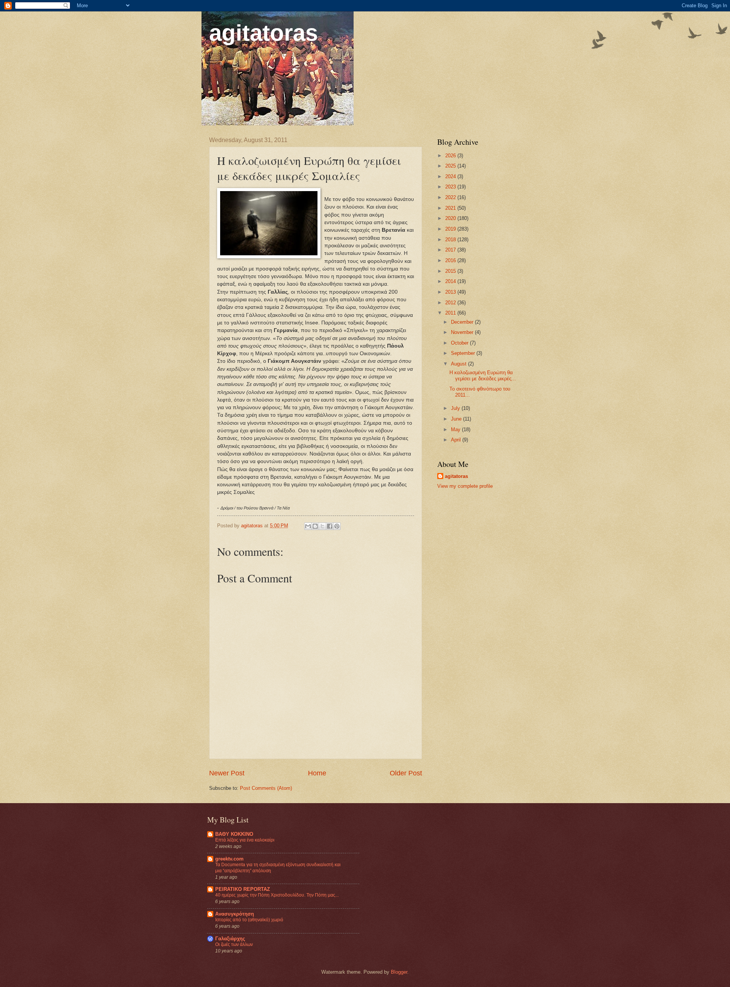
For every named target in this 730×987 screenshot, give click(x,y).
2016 (451, 260)
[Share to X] (322, 526)
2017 (451, 250)
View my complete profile (465, 486)
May (456, 429)
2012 (451, 302)
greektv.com (229, 859)
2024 (451, 176)
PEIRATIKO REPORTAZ (242, 889)
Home (317, 773)
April (456, 440)
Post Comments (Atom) (266, 788)
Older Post (406, 773)
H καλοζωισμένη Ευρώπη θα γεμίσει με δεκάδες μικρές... (482, 375)
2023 (451, 187)
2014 (451, 281)
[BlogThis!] (315, 526)
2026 (451, 155)
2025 (451, 166)
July (456, 408)
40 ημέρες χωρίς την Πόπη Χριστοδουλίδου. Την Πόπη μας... (277, 895)
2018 (451, 239)
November (463, 332)
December (463, 322)
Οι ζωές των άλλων (234, 944)
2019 (451, 229)
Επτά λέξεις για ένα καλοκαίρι (245, 840)
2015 (451, 271)
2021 (451, 208)
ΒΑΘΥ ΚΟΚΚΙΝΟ (234, 834)
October (460, 343)
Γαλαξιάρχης (230, 938)
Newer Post (226, 773)
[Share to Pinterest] (337, 526)
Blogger (399, 972)
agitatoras (263, 33)
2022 (451, 197)
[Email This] (308, 526)
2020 (451, 218)
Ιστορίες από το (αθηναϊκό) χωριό (249, 919)
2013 (451, 292)
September (463, 353)
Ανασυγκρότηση (234, 914)
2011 (451, 313)
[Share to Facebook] (329, 526)
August (459, 364)
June (457, 419)
